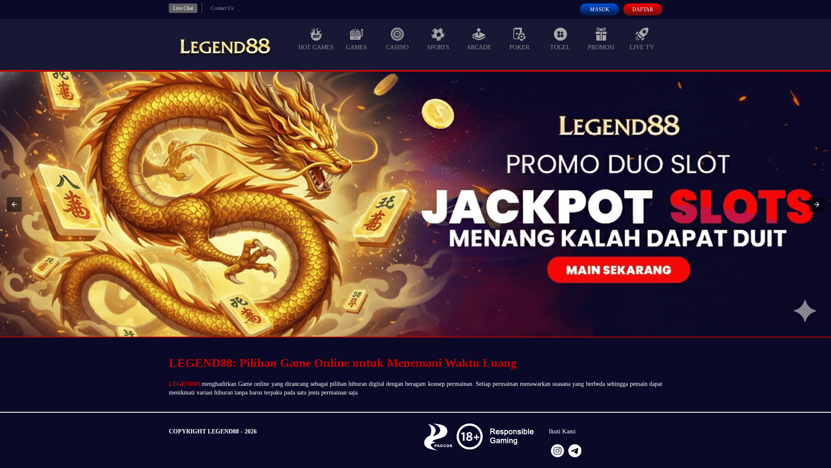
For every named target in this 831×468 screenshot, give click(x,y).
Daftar (642, 9)
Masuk (599, 9)
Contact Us (222, 8)
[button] (14, 204)
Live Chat (183, 8)
